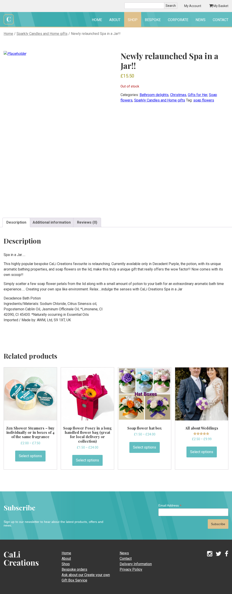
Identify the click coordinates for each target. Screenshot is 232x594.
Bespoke (153, 20)
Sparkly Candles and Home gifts (42, 33)
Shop (133, 20)
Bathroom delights (154, 95)
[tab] (16, 222)
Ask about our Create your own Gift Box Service (86, 577)
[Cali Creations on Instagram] (209, 554)
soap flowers (203, 100)
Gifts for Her (197, 95)
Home (97, 20)
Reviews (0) (87, 222)
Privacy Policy (131, 569)
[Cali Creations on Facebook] (226, 554)
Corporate (178, 20)
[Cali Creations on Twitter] (218, 554)
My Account (192, 6)
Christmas (178, 95)
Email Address (169, 505)
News (200, 20)
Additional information (52, 222)
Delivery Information (136, 564)
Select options (30, 456)
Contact (220, 20)
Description (16, 222)
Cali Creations (9, 23)
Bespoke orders (74, 569)
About (115, 20)
